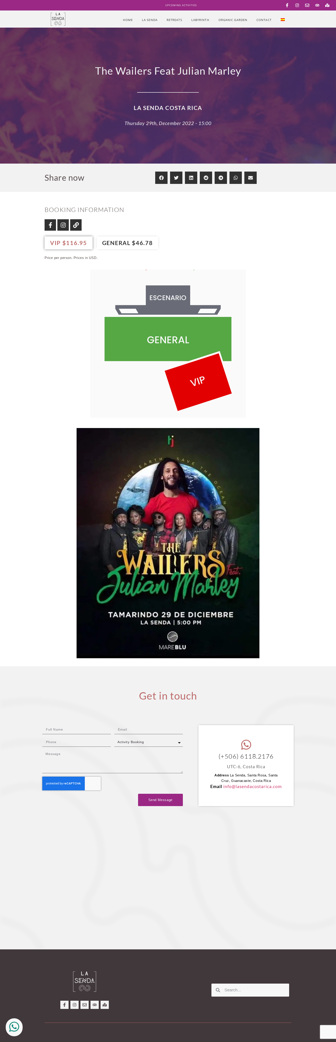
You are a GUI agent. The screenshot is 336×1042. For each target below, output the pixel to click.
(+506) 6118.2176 (246, 756)
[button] (161, 178)
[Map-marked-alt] (327, 5)
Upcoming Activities (181, 5)
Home (128, 20)
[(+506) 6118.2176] (246, 744)
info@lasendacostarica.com (252, 786)
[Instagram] (297, 5)
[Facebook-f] (287, 5)
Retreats (174, 20)
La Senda (149, 20)
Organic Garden (233, 20)
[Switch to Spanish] (282, 20)
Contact (264, 20)
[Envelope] (307, 5)
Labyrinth (200, 20)
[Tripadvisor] (317, 5)
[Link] (76, 225)
